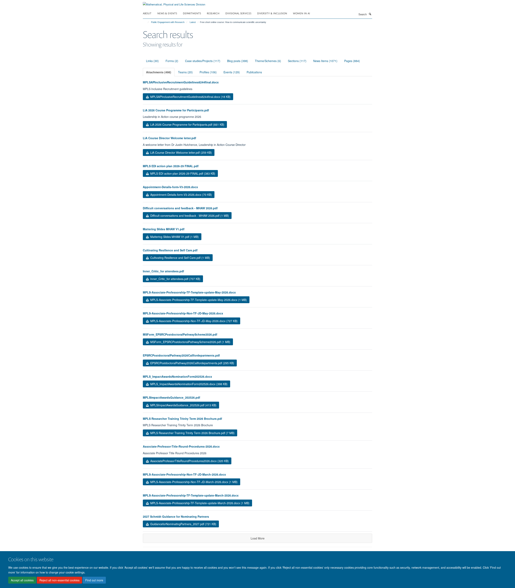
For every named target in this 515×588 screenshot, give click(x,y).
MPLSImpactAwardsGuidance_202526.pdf (171, 397)
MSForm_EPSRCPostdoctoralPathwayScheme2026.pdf (180, 334)
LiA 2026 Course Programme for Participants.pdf (176, 110)
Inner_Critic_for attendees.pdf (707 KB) (174, 279)
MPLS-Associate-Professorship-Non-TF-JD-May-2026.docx (183, 313)
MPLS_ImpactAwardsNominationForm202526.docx (177, 376)
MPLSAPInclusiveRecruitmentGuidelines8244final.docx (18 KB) (190, 97)
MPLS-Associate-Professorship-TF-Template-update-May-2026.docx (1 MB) (198, 300)
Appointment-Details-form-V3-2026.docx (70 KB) (180, 195)
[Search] (370, 14)
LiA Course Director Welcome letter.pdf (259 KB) (180, 152)
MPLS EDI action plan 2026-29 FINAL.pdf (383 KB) (182, 173)
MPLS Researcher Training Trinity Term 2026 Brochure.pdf (182, 419)
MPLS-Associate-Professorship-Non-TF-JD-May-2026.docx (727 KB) (193, 321)
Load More (258, 538)
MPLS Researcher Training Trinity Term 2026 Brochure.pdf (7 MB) (192, 433)
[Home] (146, 22)
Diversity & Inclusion (272, 13)
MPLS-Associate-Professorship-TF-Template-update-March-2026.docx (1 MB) (199, 503)
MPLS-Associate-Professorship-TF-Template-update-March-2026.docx (191, 495)
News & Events (167, 13)
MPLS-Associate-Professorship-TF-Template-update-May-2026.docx (189, 292)
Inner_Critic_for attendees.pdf (163, 271)
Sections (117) (297, 61)
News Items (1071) (325, 61)
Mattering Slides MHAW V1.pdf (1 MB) (174, 237)
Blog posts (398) (237, 61)
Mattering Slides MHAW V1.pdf (163, 229)
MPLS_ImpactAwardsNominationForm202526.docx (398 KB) (188, 384)
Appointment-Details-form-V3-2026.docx (170, 187)
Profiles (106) (208, 72)
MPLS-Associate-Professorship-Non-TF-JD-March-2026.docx (184, 474)
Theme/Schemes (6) (268, 61)
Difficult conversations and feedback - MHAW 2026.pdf (180, 208)
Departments (192, 13)
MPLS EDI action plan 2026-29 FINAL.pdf (171, 166)
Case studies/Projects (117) (202, 61)
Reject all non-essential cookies (59, 580)
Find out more (94, 580)
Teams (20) (185, 72)
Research (213, 13)
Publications (254, 72)
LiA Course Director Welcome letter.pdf (169, 138)
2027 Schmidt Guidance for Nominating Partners (176, 516)
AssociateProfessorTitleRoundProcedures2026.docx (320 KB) (189, 461)
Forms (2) (172, 61)
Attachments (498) (158, 72)
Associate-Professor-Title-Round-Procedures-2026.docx (181, 446)
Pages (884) (352, 61)
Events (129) (232, 72)
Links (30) (152, 61)
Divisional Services (238, 13)
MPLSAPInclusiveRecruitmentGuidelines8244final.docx (181, 82)
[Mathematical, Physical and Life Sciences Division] (174, 3)
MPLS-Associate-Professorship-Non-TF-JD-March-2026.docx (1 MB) (193, 482)
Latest (193, 22)
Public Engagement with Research (167, 22)
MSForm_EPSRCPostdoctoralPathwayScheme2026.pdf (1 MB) (189, 342)
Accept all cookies (22, 580)
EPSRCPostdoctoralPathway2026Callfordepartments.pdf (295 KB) (191, 363)
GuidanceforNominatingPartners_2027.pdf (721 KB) (182, 524)
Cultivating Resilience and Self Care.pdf (170, 250)
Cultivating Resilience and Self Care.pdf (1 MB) (179, 258)
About (147, 13)
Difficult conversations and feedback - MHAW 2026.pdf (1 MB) (189, 216)
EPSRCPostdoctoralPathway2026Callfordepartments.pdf (181, 355)
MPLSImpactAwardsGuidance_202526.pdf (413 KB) (182, 405)
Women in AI (301, 13)
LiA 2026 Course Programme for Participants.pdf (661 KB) (186, 124)
